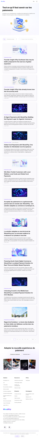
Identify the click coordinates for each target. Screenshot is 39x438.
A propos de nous (17, 393)
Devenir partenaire (17, 402)
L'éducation (5, 384)
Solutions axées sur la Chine (7, 396)
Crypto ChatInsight (6, 403)
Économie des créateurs (7, 386)
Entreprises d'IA (6, 380)
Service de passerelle (7, 400)
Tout (4, 39)
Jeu (4, 382)
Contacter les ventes (18, 400)
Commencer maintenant (15, 354)
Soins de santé (6, 389)
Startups (4, 398)
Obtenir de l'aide (17, 387)
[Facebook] (4, 427)
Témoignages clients (18, 382)
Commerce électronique (7, 393)
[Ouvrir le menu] (37, 1)
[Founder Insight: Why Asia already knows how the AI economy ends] (19, 87)
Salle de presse (17, 398)
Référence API (28, 396)
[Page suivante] (36, 339)
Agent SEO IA (5, 405)
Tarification (28, 380)
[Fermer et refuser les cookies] (37, 435)
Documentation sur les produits (30, 394)
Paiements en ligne (10, 39)
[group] (9, 39)
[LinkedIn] (9, 427)
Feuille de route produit (18, 380)
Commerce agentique (7, 391)
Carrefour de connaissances (17, 385)
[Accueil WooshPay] (3, 1)
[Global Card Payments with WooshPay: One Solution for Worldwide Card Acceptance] (19, 143)
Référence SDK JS (29, 399)
